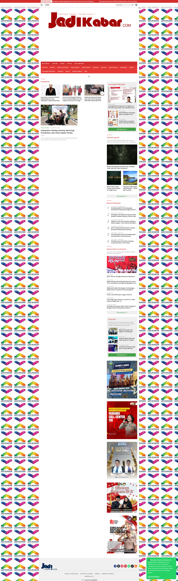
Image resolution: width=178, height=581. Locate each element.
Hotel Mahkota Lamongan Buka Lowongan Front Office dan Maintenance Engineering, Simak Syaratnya (127, 113)
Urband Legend (77, 71)
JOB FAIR (54, 63)
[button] (132, 4)
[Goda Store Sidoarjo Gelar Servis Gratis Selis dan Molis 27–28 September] (113, 348)
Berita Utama (86, 67)
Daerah (52, 67)
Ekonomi (103, 67)
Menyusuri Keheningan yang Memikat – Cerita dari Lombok (130, 188)
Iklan (85, 71)
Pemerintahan (75, 67)
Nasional (60, 71)
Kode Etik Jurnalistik (86, 574)
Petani (42, 135)
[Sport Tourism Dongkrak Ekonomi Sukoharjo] (122, 264)
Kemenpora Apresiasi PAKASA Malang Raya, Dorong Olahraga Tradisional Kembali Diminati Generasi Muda (93, 1)
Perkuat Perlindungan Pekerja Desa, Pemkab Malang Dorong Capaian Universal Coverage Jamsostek (50, 99)
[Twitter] (118, 566)
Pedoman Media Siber (71, 574)
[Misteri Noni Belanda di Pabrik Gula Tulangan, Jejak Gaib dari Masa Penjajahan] (122, 155)
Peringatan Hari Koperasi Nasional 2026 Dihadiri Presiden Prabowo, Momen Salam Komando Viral (124, 215)
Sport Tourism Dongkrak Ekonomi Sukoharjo (121, 276)
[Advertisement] (89, 48)
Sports (68, 71)
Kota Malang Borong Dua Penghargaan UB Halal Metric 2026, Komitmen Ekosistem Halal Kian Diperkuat (123, 235)
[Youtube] (125, 566)
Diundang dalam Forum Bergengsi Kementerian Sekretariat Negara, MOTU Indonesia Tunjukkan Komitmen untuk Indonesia (123, 209)
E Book (62, 63)
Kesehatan (123, 67)
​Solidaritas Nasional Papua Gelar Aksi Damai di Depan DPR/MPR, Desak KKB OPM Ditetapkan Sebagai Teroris (71, 99)
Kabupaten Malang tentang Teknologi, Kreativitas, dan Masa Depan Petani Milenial (58, 132)
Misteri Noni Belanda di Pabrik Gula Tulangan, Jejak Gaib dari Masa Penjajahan (121, 167)
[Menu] (42, 4)
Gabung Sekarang (153, 576)
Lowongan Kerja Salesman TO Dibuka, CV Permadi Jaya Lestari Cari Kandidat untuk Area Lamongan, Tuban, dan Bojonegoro (121, 107)
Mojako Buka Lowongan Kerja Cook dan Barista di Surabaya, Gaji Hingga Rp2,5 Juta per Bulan (127, 122)
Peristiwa (95, 67)
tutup (38, 8)
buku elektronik (79, 63)
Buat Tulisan (45, 63)
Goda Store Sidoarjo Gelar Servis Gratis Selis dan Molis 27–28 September (127, 347)
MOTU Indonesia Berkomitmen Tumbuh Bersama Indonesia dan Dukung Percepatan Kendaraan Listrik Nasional (123, 228)
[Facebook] (115, 566)
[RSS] (135, 566)
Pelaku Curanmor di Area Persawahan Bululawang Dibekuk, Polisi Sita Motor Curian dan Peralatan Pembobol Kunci (92, 99)
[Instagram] (122, 566)
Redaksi (97, 574)
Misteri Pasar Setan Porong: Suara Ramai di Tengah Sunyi (113, 188)
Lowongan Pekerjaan (48, 71)
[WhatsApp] (128, 566)
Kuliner (132, 67)
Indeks (47, 5)
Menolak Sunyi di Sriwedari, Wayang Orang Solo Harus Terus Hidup (122, 242)
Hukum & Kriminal (62, 67)
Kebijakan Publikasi (108, 574)
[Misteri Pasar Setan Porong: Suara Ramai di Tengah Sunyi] (114, 178)
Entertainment (113, 67)
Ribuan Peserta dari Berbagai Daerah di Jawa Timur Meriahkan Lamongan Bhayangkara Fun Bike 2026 (121, 282)
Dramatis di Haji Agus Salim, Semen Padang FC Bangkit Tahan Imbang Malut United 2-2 (121, 307)
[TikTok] (132, 566)
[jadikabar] (89, 20)
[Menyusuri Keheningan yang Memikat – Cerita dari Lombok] (130, 178)
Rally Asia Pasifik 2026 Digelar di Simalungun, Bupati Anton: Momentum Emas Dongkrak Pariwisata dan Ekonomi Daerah (121, 288)
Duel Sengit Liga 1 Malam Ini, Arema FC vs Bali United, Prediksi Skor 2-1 (121, 300)
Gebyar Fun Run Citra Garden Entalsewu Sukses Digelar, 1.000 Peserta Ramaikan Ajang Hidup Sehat (123, 222)
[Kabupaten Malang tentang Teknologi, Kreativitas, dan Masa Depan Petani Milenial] (59, 115)
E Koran (69, 63)
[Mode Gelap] (136, 4)
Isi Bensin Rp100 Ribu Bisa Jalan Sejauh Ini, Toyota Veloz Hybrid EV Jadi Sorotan (127, 339)
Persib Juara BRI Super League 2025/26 (119, 295)
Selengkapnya (121, 129)
